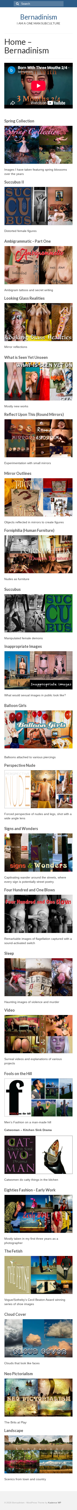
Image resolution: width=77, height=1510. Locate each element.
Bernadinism (38, 17)
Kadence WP (54, 1502)
